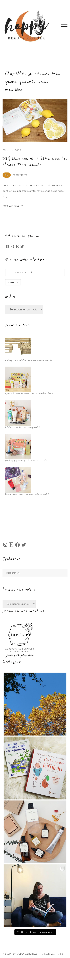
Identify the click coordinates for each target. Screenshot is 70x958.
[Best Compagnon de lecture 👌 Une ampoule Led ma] (35, 895)
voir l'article (13, 205)
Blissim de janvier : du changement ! (22, 427)
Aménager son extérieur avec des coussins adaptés (28, 360)
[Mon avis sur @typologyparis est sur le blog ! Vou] (35, 831)
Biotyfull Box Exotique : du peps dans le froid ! (27, 460)
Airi (48, 954)
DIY (6, 175)
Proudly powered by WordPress (20, 954)
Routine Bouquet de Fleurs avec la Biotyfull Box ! (29, 393)
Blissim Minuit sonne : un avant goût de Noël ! (27, 494)
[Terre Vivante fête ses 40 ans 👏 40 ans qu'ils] (35, 768)
